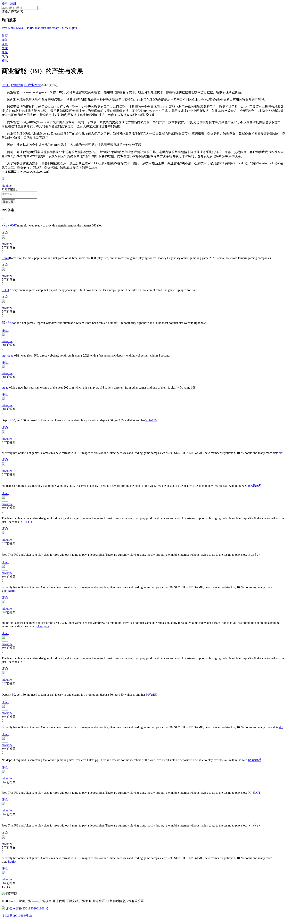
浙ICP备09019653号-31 (17, 915)
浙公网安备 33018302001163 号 (26, 908)
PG (22, 661)
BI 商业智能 (32, 85)
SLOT (5, 290)
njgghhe (7, 185)
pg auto (6, 387)
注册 (13, 3)
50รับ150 (151, 420)
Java (4, 27)
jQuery (64, 27)
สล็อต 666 (8, 225)
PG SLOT (26, 521)
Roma (5, 258)
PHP (30, 27)
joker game (42, 626)
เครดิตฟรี (254, 485)
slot (281, 453)
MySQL (21, 27)
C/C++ (6, 85)
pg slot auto (9, 355)
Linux (11, 27)
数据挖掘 (17, 85)
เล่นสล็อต (254, 554)
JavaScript (39, 27)
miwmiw (7, 243)
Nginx (73, 27)
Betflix (12, 590)
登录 (5, 3)
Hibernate (53, 27)
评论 (5, 232)
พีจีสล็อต (7, 323)
